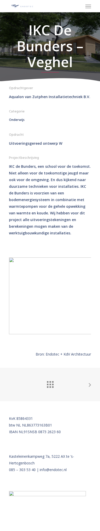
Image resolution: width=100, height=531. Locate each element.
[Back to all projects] (50, 383)
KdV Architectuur (77, 354)
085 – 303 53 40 (22, 469)
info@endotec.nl (53, 469)
